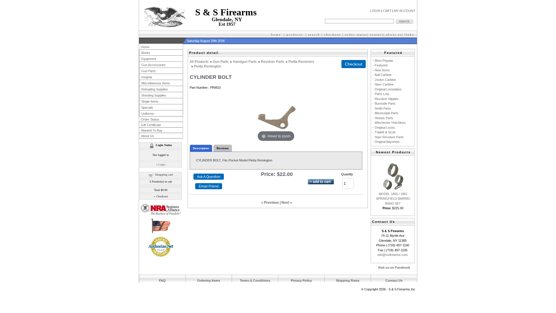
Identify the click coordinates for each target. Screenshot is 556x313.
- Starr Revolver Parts (388, 137)
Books (145, 52)
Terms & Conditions (255, 280)
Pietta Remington (207, 66)
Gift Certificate (151, 125)
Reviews (223, 148)
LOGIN (375, 10)
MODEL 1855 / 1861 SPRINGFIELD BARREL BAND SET (393, 198)
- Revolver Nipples (386, 99)
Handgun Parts (245, 62)
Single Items (149, 101)
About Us (147, 136)
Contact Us (394, 280)
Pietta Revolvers (301, 62)
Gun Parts (220, 62)
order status (356, 34)
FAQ (162, 280)
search (314, 34)
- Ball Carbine (382, 75)
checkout (332, 34)
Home (145, 47)
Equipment (148, 59)
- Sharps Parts (383, 118)
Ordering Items (208, 280)
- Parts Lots (381, 94)
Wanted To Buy (151, 130)
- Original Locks (384, 127)
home (276, 34)
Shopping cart (164, 174)
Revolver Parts (272, 62)
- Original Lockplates (387, 89)
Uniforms (147, 113)
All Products (199, 62)
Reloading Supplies (154, 89)
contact (376, 34)
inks (410, 34)
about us (394, 34)
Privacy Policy (301, 280)
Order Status (150, 119)
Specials (147, 107)
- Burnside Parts (384, 103)
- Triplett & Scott (384, 132)
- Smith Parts (382, 108)
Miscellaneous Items (155, 83)
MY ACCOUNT (404, 10)
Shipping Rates (347, 280)
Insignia (146, 77)
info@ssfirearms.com (393, 254)
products (294, 34)
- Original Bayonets (386, 141)
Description (201, 148)
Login (161, 164)
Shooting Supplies (153, 95)
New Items (382, 70)
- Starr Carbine (383, 84)
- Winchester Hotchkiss (389, 122)
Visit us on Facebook (394, 267)
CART (387, 10)
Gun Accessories (153, 65)
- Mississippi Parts (385, 113)
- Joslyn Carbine (384, 79)
